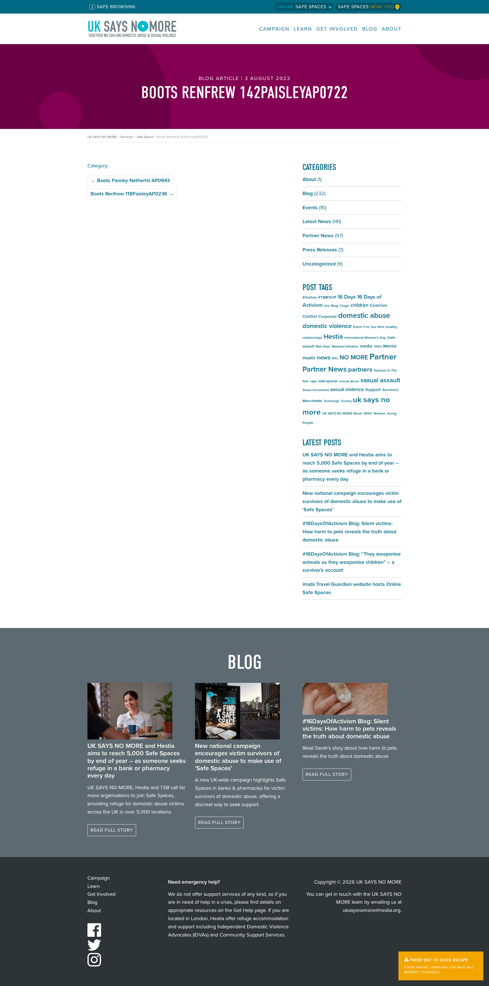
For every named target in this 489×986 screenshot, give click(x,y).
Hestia (333, 336)
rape (313, 381)
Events (310, 207)
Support (373, 390)
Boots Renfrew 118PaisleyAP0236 (132, 193)
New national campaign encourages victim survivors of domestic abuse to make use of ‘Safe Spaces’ (352, 501)
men (378, 346)
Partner (383, 356)
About (392, 29)
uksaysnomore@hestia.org (371, 910)
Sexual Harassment (316, 390)
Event (357, 326)
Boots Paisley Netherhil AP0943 (130, 180)
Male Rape (323, 346)
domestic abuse (364, 315)
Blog (370, 29)
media (366, 346)
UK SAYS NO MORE (137, 28)
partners (360, 369)
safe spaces (328, 381)
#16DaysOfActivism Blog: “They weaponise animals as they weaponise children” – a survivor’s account (352, 562)
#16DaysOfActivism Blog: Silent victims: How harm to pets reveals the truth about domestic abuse (349, 531)
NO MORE (354, 357)
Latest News (317, 221)
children (359, 305)
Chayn (344, 305)
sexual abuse (349, 381)
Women (379, 413)
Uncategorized (319, 263)
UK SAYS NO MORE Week (342, 413)
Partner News (318, 235)
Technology (331, 401)
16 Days (347, 297)
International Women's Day (365, 337)
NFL (335, 358)
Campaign (274, 29)
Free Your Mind (373, 327)
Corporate (327, 317)
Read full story (112, 830)
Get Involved (337, 29)
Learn (303, 29)
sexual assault (380, 380)
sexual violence (347, 389)
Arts (327, 305)
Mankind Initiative (345, 346)
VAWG (367, 413)
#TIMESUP (327, 297)
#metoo (310, 297)
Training (345, 401)
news (324, 357)
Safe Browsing (115, 6)
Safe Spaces (302, 6)
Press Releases (320, 249)
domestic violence (327, 326)
